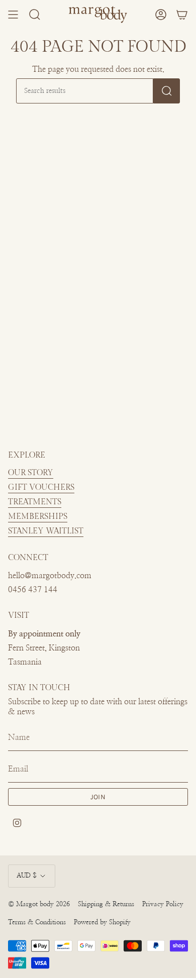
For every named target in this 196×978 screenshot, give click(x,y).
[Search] (166, 90)
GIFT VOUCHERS (41, 487)
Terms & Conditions (37, 922)
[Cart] (181, 14)
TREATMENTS (34, 502)
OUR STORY (30, 473)
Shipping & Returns (106, 904)
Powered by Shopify (102, 922)
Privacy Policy (162, 904)
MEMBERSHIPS (37, 516)
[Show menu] (13, 14)
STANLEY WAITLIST (45, 531)
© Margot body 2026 (39, 904)
